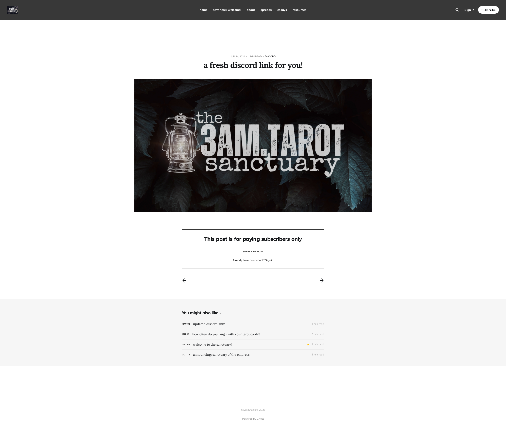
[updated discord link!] (253, 324)
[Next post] (321, 280)
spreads (266, 10)
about (251, 10)
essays (282, 10)
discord (270, 56)
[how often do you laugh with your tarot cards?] (253, 334)
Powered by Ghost (253, 418)
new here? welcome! (227, 10)
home (203, 10)
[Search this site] (457, 10)
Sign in (469, 10)
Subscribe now (253, 251)
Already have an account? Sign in (253, 260)
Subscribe (488, 10)
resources (299, 10)
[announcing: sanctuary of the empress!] (253, 355)
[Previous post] (184, 280)
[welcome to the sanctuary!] (253, 344)
